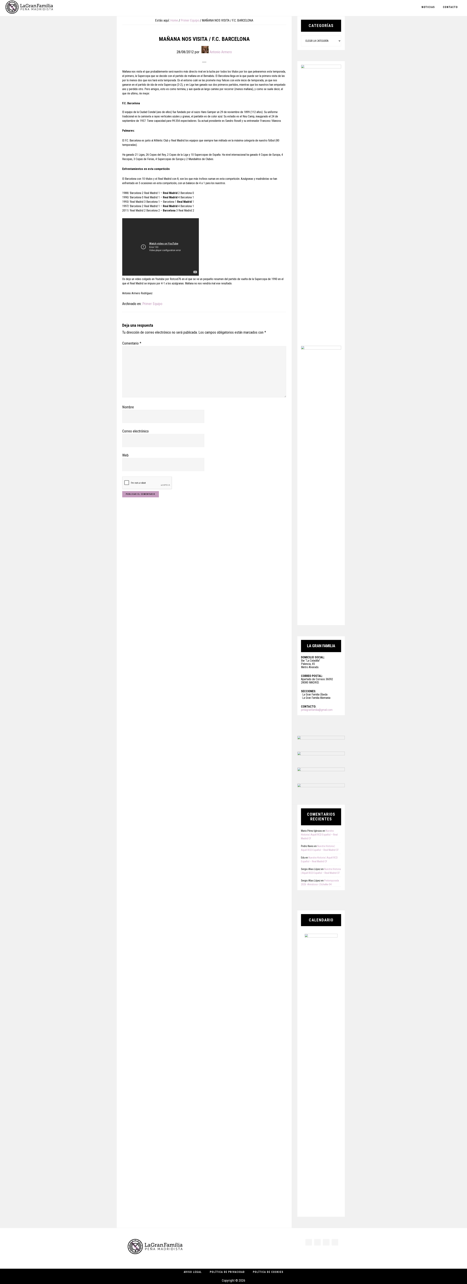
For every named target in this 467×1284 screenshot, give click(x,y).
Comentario (131, 343)
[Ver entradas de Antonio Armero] (205, 49)
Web (125, 455)
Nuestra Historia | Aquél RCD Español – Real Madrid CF (319, 834)
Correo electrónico (135, 431)
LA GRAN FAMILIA (29, 8)
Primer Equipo (152, 304)
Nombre (128, 407)
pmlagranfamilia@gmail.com (317, 710)
